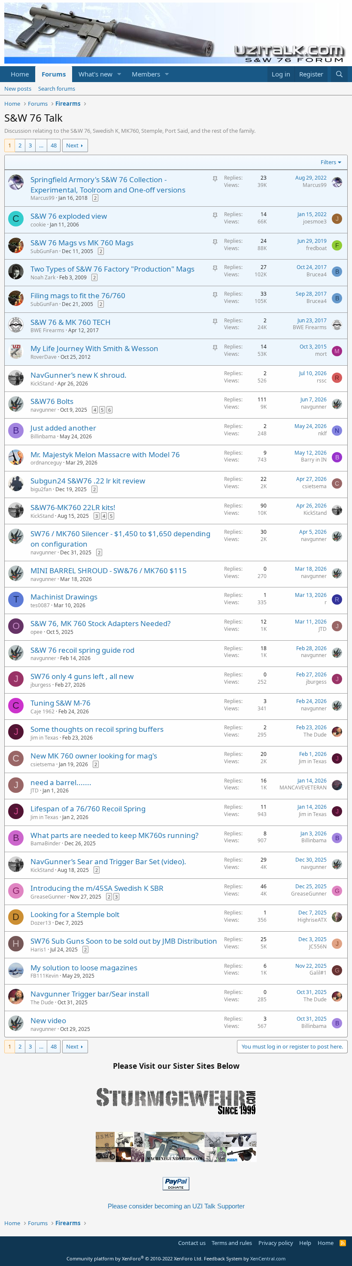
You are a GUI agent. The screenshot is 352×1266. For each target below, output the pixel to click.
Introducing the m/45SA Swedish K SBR (97, 888)
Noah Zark (42, 277)
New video (48, 1020)
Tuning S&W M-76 (60, 703)
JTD (323, 629)
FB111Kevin (44, 975)
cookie (38, 224)
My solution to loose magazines (83, 967)
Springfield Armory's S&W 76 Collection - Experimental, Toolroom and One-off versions (107, 184)
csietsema (314, 486)
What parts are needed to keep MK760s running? (114, 835)
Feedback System (223, 1258)
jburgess (40, 684)
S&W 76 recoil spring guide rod (82, 650)
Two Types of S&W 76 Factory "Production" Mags (112, 269)
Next (72, 145)
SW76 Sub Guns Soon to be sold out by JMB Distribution (123, 941)
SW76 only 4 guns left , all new (82, 676)
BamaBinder (45, 843)
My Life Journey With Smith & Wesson (94, 348)
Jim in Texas (44, 737)
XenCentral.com (267, 1258)
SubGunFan (44, 251)
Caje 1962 (42, 711)
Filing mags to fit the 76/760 (77, 295)
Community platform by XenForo (135, 1258)
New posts (17, 88)
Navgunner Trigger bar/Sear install (89, 994)
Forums (54, 74)
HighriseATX (312, 920)
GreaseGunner (48, 896)
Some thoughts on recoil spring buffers (97, 729)
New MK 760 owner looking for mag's (93, 756)
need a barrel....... (60, 782)
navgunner (43, 409)
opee (36, 632)
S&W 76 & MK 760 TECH (70, 322)
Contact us (192, 1243)
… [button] (41, 145)
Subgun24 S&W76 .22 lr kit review (87, 481)
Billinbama (43, 436)
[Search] (339, 74)
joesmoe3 (315, 221)
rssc (322, 380)
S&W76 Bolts (51, 401)
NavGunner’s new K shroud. (78, 375)
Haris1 (38, 949)
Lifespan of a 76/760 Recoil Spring (88, 808)
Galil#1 (318, 972)
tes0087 (40, 605)
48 (54, 145)
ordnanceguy (46, 462)
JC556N (318, 946)
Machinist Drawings (63, 597)
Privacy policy (275, 1243)
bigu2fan (41, 489)
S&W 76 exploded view (68, 216)
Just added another (63, 428)
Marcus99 (42, 198)
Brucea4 (316, 274)
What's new (95, 74)
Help (305, 1243)
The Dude (315, 734)
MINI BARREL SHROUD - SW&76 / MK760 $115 (108, 570)
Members (146, 74)
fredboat (316, 248)
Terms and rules (232, 1243)
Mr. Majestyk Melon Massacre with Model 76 (105, 454)
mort (321, 354)
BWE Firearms (47, 330)
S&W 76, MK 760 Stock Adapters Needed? (100, 623)
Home (20, 74)
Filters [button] (328, 162)
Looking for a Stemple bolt (74, 914)
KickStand (42, 383)
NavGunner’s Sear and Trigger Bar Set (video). (108, 861)
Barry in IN (314, 459)
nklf (322, 433)
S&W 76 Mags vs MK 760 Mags (82, 243)
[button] (119, 74)
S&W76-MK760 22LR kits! (72, 507)
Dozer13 (40, 923)
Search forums (56, 88)
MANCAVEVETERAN (303, 787)
